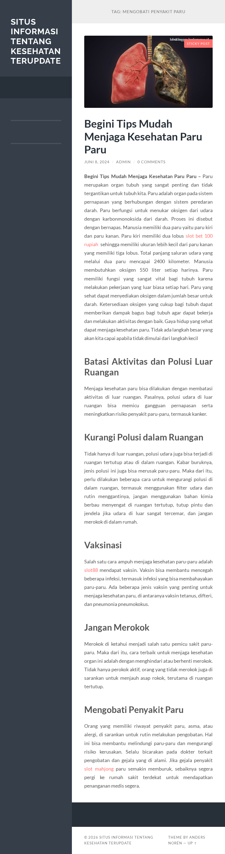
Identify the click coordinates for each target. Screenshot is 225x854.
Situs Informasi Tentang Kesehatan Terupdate (36, 41)
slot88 (91, 570)
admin (123, 162)
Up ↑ (192, 843)
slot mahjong (99, 769)
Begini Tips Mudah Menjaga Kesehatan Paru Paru (143, 136)
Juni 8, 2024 (96, 162)
